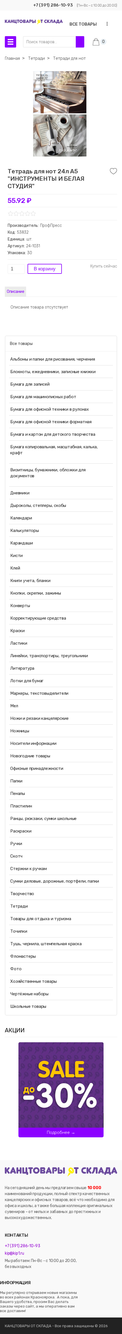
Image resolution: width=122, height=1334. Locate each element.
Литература (22, 668)
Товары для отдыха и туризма (40, 918)
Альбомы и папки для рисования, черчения (52, 359)
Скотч (16, 856)
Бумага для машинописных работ (43, 396)
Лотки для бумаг (26, 680)
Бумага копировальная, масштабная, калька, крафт (54, 449)
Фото (15, 968)
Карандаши (21, 543)
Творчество (22, 893)
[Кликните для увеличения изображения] (59, 114)
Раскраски (20, 831)
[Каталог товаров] (10, 42)
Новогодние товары (30, 756)
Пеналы (17, 793)
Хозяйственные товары (33, 981)
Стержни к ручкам (28, 868)
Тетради (19, 906)
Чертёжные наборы (29, 993)
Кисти (16, 555)
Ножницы (19, 730)
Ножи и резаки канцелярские (39, 718)
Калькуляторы (24, 530)
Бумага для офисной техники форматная (51, 421)
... (105, 24)
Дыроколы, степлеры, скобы (38, 505)
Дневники (19, 493)
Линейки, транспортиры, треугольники (49, 655)
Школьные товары (28, 1006)
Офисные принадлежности (36, 768)
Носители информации (33, 743)
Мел (14, 705)
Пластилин (21, 806)
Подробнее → (61, 1132)
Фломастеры (23, 956)
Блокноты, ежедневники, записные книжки (52, 371)
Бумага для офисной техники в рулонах (49, 409)
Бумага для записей (29, 384)
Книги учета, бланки (30, 580)
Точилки (18, 931)
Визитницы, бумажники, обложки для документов (47, 472)
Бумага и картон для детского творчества (52, 434)
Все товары (21, 343)
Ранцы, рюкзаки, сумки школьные (43, 818)
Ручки (16, 843)
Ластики (18, 643)
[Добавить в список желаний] (113, 171)
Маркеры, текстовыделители (39, 693)
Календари (21, 518)
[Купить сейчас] (103, 266)
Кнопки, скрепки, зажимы (35, 593)
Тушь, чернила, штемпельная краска (45, 943)
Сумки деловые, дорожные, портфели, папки (54, 881)
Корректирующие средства (38, 618)
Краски (17, 630)
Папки (16, 781)
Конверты (20, 605)
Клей (15, 568)
